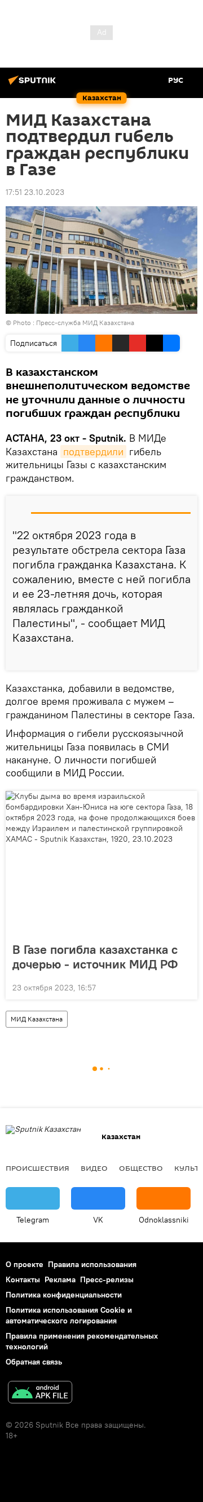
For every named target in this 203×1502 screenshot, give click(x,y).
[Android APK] (40, 1393)
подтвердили (93, 451)
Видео (94, 1168)
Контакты (23, 1279)
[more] (184, 657)
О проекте (24, 1264)
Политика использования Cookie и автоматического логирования (69, 1315)
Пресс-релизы (107, 1279)
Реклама (60, 1279)
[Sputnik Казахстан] (34, 84)
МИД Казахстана (37, 1019)
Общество (141, 1168)
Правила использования (92, 1264)
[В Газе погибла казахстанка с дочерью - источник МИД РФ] (101, 863)
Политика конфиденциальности (64, 1295)
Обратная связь (34, 1362)
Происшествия (37, 1168)
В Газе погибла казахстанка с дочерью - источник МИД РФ (95, 956)
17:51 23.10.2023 (35, 192)
